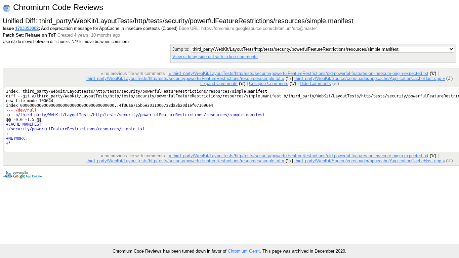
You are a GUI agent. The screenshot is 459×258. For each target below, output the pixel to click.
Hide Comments (315, 83)
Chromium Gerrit (244, 251)
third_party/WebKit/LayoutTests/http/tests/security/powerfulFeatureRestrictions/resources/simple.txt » (185, 78)
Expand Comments (219, 83)
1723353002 (27, 28)
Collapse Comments (268, 83)
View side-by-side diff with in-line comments (215, 56)
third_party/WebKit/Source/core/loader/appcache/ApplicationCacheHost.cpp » (369, 78)
